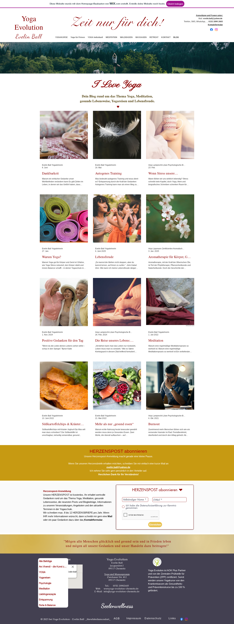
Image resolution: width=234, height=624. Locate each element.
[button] (61, 37)
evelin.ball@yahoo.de (212, 18)
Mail (110, 516)
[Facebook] (211, 29)
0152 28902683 (120, 585)
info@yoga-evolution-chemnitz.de (121, 591)
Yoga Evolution (28, 23)
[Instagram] (216, 29)
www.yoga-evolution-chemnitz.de (121, 588)
